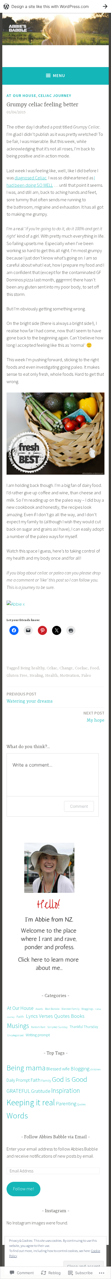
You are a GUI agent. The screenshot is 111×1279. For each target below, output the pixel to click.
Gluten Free (17, 675)
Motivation (69, 675)
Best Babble (52, 1009)
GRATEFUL (18, 1090)
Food (94, 668)
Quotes (81, 1104)
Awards (39, 1008)
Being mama (26, 1067)
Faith (20, 1016)
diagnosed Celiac (31, 177)
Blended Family (70, 1009)
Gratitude (40, 1091)
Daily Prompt (18, 1080)
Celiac (52, 668)
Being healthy (32, 668)
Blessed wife (58, 1069)
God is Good (69, 1079)
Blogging (80, 1069)
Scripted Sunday (57, 1027)
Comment (79, 806)
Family (46, 1080)
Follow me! (23, 1188)
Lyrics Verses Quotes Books (55, 1016)
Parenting (66, 1103)
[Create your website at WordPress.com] (55, 6)
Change (66, 668)
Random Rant (38, 1027)
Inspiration (65, 1090)
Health (51, 675)
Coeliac (81, 668)
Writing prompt (38, 1034)
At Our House (21, 95)
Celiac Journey (54, 95)
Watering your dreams (30, 697)
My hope (93, 716)
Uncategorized (15, 1035)
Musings (18, 1025)
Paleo (86, 675)
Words (17, 1115)
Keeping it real (31, 1102)
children (95, 1069)
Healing (36, 675)
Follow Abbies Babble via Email (55, 1137)
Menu (59, 75)
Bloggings (87, 1009)
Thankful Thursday (83, 1026)
